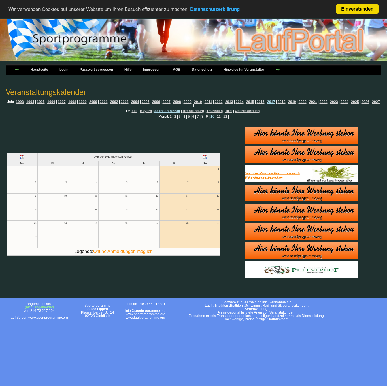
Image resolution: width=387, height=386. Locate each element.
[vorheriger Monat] (22, 157)
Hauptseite (39, 70)
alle (134, 111)
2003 (125, 102)
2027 (376, 102)
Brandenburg (193, 111)
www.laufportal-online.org (145, 317)
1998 (72, 102)
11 (219, 116)
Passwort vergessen (96, 70)
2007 (167, 102)
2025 (355, 102)
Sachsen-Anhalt (167, 111)
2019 (292, 102)
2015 (250, 102)
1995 (41, 102)
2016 (261, 102)
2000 (93, 102)
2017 (271, 102)
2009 (188, 102)
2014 (240, 102)
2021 (313, 102)
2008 (177, 102)
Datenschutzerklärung (215, 9)
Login (63, 70)
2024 (344, 102)
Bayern (146, 111)
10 (212, 116)
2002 (114, 102)
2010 (198, 102)
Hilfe (128, 70)
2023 (334, 102)
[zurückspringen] (17, 69)
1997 (62, 102)
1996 (51, 102)
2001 (104, 102)
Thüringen (215, 111)
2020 (303, 102)
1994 (30, 102)
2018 (282, 102)
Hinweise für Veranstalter (244, 70)
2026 (365, 102)
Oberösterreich (247, 111)
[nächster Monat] (205, 157)
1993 (20, 102)
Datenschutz (202, 70)
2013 (229, 102)
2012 (219, 102)
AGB (176, 70)
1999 (83, 102)
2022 (324, 102)
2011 (208, 102)
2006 (156, 102)
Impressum (152, 70)
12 (225, 116)
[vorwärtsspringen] (278, 69)
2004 (135, 102)
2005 (146, 102)
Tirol (228, 111)
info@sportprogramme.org (145, 310)
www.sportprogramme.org (145, 314)
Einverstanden (357, 8)
